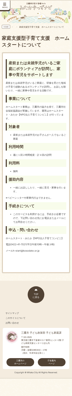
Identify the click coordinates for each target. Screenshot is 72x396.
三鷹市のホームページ (20, 362)
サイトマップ (12, 313)
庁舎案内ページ (52, 362)
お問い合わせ (12, 323)
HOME (6, 27)
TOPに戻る (36, 296)
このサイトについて (15, 318)
